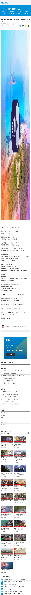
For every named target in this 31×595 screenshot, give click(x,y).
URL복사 (15, 331)
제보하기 (10, 355)
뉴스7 (3, 8)
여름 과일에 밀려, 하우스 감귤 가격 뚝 (9, 392)
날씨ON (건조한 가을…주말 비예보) (8, 383)
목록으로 (5, 331)
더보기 (29, 368)
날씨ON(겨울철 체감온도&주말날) (8, 378)
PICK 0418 (3, 417)
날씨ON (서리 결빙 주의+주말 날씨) (8, 380)
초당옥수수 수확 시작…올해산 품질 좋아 (9, 399)
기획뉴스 (26, 13)
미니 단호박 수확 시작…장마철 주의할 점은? (10, 394)
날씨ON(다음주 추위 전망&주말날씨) (8, 373)
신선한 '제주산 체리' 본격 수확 (7, 401)
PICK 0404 (3, 422)
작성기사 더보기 (27, 326)
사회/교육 (19, 11)
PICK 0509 (3, 412)
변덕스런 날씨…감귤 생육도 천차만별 (9, 396)
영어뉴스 (4, 13)
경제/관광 (11, 11)
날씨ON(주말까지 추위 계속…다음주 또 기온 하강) (11, 371)
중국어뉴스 (11, 13)
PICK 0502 (3, 415)
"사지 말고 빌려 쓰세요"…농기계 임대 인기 (10, 404)
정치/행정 (4, 11)
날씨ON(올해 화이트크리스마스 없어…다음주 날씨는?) (12, 375)
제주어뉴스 (18, 13)
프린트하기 (25, 331)
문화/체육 (26, 11)
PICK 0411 (3, 420)
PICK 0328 (3, 424)
